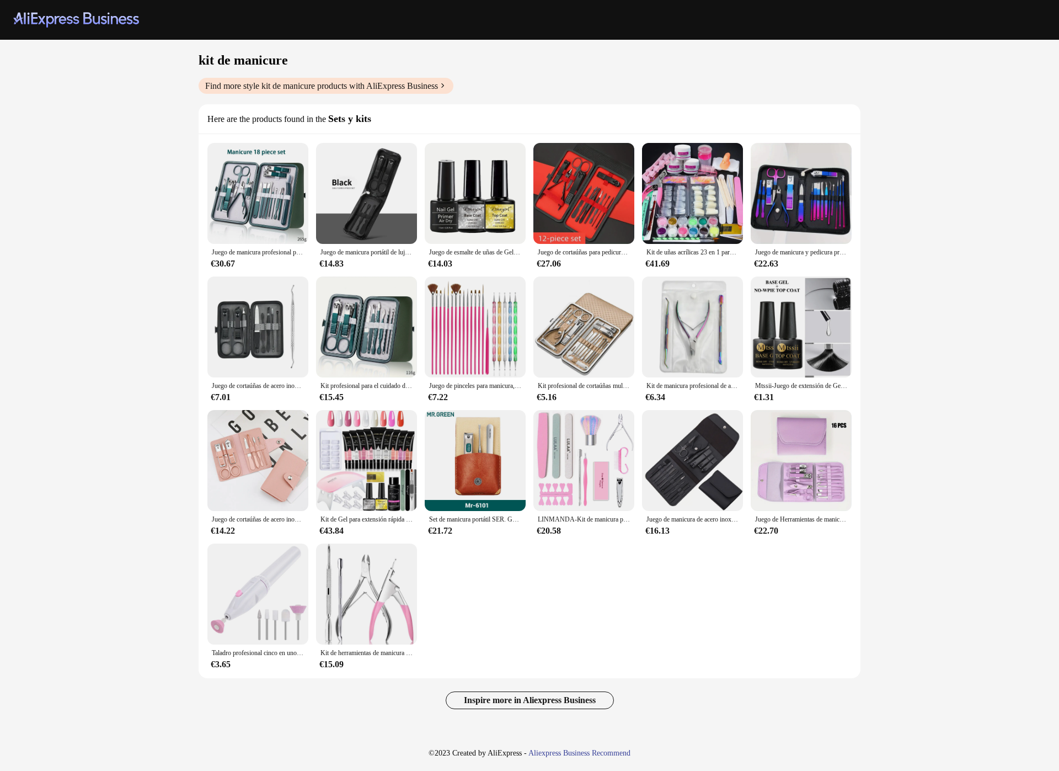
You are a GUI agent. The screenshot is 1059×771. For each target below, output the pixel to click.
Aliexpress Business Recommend (579, 753)
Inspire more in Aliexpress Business (530, 700)
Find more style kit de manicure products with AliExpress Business (321, 86)
